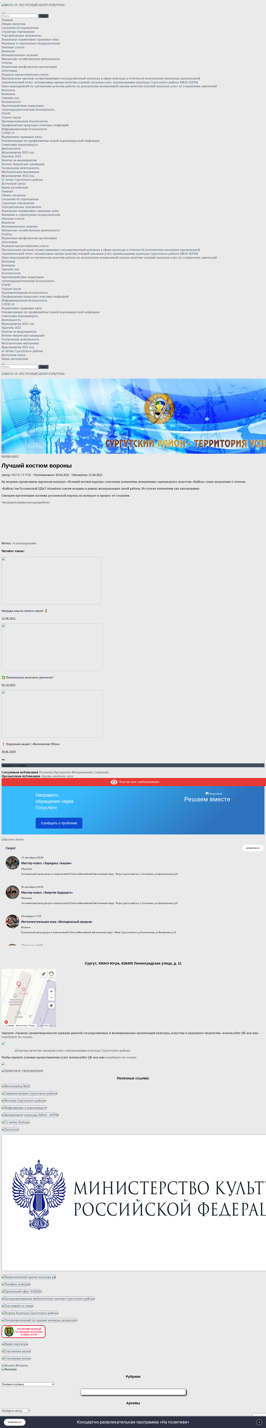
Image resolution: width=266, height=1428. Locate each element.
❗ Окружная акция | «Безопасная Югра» (31, 744)
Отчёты (7, 63)
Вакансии (8, 51)
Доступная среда (14, 183)
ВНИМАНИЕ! (10, 456)
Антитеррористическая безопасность (28, 109)
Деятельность (11, 148)
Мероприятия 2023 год (18, 152)
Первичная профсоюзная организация (29, 67)
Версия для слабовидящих (138, 782)
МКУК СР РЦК (21, 475)
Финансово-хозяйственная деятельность (31, 59)
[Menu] (3, 12)
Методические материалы (20, 172)
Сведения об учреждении (20, 28)
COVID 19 (8, 133)
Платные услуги (13, 47)
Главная (7, 20)
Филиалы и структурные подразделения (31, 43)
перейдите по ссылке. (17, 1037)
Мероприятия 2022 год (18, 176)
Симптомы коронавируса (20, 144)
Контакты (8, 90)
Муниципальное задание (20, 55)
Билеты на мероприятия (19, 160)
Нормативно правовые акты (22, 137)
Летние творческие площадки (23, 164)
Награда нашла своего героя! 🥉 (25, 610)
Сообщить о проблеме (59, 823)
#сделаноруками (24, 543)
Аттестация (9, 70)
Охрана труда (11, 117)
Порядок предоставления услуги (25, 74)
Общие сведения (14, 24)
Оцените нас (10, 98)
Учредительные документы (21, 35)
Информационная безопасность (24, 129)
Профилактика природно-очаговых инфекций (35, 125)
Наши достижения (15, 187)
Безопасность (11, 102)
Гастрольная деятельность (20, 168)
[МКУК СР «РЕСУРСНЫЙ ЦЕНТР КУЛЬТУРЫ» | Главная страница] (33, 5)
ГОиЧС (6, 113)
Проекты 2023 (11, 156)
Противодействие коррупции (23, 105)
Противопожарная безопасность (25, 121)
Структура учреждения (18, 31)
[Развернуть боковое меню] (3, 759)
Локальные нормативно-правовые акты (30, 39)
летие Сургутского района (24, 179)
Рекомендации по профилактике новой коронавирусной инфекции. (51, 141)
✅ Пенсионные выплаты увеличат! (27, 677)
